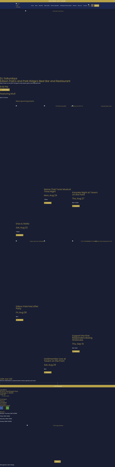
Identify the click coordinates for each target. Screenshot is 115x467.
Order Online (47, 5)
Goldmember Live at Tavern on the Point (55, 359)
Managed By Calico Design (7, 465)
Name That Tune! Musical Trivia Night (57, 190)
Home (32, 5)
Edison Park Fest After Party (27, 307)
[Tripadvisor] (7, 407)
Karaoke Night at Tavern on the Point (85, 193)
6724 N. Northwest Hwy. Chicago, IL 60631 (9, 392)
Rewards (41, 5)
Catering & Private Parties (66, 5)
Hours (2, 401)
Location (3, 402)
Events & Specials (55, 5)
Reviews (74, 5)
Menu (36, 5)
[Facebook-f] (1, 407)
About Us (80, 5)
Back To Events (4, 97)
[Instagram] (4, 407)
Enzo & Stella (22, 223)
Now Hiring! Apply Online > (57, 1)
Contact (85, 5)
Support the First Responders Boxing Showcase (82, 337)
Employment (5, 406)
